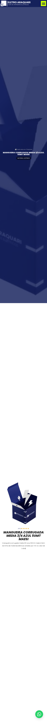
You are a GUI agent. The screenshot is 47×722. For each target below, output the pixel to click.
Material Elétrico (23, 158)
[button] (43, 3)
